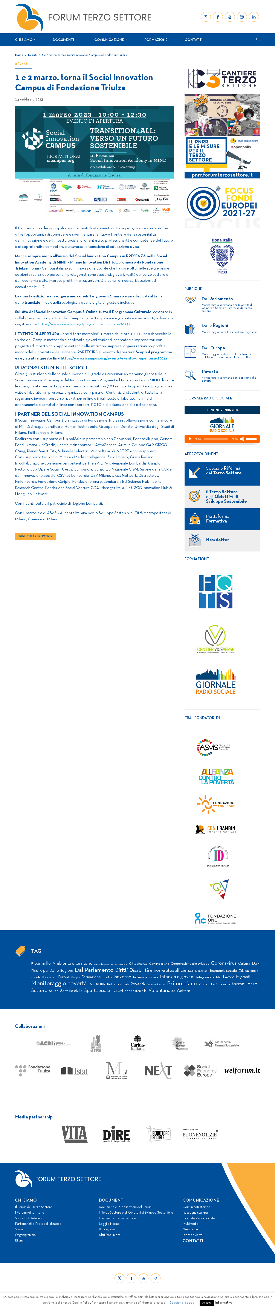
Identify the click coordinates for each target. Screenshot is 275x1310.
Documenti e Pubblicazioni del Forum (125, 1207)
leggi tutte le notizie (35, 536)
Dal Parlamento (94, 970)
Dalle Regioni (61, 971)
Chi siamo (24, 39)
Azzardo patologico (103, 964)
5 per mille (41, 963)
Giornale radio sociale (208, 398)
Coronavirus (224, 963)
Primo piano (182, 984)
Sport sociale (97, 991)
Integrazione (205, 977)
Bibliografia (107, 1229)
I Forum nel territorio (29, 1212)
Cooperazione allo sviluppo (190, 963)
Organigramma (25, 1235)
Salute (53, 991)
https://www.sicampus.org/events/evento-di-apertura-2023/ (114, 358)
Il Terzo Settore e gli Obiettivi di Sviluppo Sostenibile (136, 1212)
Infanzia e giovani (177, 977)
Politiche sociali (118, 984)
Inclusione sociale (145, 977)
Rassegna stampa (195, 1212)
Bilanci (19, 1240)
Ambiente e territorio (72, 963)
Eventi (32, 55)
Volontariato (161, 990)
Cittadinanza (138, 963)
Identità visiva (192, 1235)
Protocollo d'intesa (212, 984)
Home (19, 55)
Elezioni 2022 (49, 977)
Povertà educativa (156, 985)
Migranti (243, 977)
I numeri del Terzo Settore (117, 1218)
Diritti (121, 970)
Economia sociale (223, 971)
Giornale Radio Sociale (199, 1218)
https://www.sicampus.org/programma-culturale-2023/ (84, 324)
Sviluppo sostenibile (132, 991)
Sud (114, 991)
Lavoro (228, 977)
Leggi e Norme (109, 1223)
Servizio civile (71, 991)
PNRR (100, 984)
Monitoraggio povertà (59, 984)
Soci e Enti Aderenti (29, 1218)
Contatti (194, 39)
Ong (91, 984)
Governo (122, 977)
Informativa (223, 1302)
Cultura (244, 964)
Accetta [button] (207, 1303)
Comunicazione (109, 39)
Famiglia (75, 978)
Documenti (63, 39)
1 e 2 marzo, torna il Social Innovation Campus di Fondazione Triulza (84, 55)
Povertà (137, 984)
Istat (218, 977)
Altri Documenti (110, 1235)
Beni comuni (121, 964)
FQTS (107, 977)
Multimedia (190, 1223)
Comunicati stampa (196, 1207)
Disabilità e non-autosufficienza (162, 970)
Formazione (156, 39)
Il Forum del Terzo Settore (33, 1207)
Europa (64, 977)
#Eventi (21, 64)
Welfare (183, 991)
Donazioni (201, 971)
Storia (19, 1229)
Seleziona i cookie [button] (182, 1302)
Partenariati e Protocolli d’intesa (38, 1223)
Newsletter (191, 1229)
